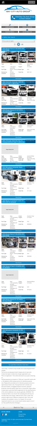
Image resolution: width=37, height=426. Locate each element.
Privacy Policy (22, 414)
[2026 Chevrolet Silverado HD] (18, 149)
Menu (31, 2)
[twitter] (6, 415)
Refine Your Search (8, 37)
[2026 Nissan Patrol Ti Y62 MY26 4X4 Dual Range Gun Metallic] (18, 242)
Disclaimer (21, 416)
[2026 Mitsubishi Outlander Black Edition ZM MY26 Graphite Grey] (18, 176)
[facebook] (3, 415)
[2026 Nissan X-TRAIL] (18, 209)
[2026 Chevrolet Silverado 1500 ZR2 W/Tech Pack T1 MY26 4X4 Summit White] (18, 90)
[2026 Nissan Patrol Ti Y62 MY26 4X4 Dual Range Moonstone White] (18, 57)
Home (4, 2)
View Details (18, 78)
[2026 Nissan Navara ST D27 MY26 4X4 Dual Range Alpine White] (18, 118)
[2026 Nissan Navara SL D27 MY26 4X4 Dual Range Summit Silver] (18, 308)
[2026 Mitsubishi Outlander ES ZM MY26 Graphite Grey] (18, 338)
